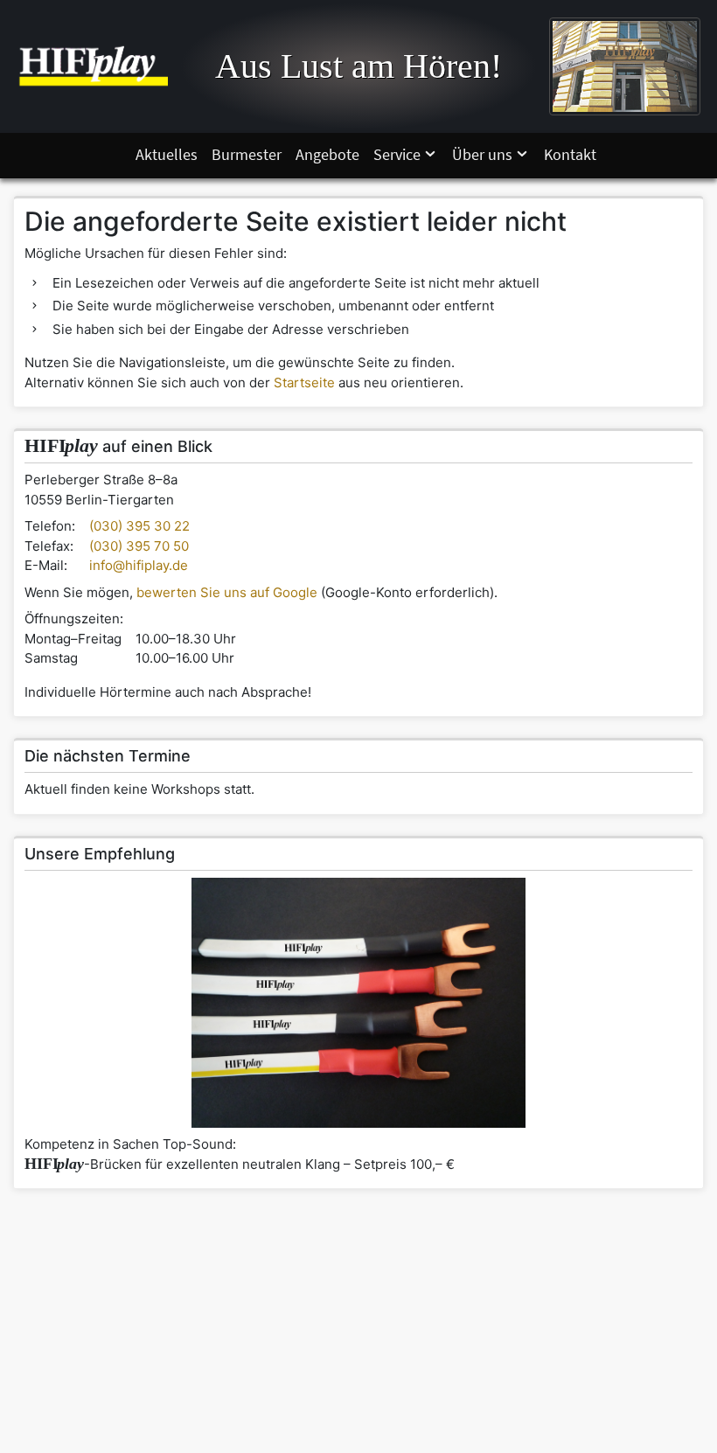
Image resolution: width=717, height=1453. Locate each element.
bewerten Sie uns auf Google (226, 592)
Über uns (482, 154)
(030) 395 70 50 (139, 546)
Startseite (304, 382)
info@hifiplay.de (138, 565)
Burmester (247, 154)
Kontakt (570, 154)
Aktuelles (167, 154)
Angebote (327, 154)
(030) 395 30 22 (139, 526)
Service (397, 154)
